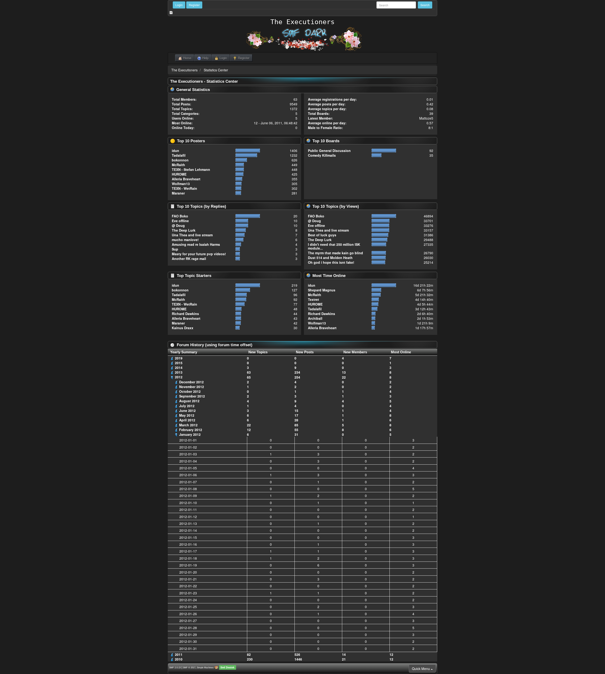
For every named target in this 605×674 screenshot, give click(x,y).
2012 (178, 377)
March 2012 (188, 425)
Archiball (315, 318)
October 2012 (190, 391)
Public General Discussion (329, 150)
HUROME (179, 174)
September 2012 (192, 396)
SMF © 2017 (189, 667)
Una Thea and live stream (192, 235)
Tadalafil (179, 155)
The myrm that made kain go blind (335, 253)
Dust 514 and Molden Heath (330, 257)
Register (194, 5)
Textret (313, 299)
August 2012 (189, 400)
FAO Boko (180, 216)
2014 (178, 367)
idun (175, 150)
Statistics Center (216, 70)
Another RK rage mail (189, 258)
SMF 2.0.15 (175, 667)
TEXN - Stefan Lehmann (191, 169)
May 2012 (186, 415)
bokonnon (180, 160)
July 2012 (186, 405)
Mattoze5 (426, 118)
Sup (175, 249)
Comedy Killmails (322, 155)
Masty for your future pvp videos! (199, 253)
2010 (178, 659)
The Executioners (302, 22)
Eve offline (180, 220)
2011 (178, 654)
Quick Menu (421, 668)
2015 (178, 362)
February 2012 (190, 429)
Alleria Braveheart (186, 179)
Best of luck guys (322, 235)
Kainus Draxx (182, 327)
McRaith (178, 164)
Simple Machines (205, 667)
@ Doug (178, 225)
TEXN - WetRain (184, 188)
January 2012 (190, 434)
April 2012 (187, 420)
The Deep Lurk (183, 230)
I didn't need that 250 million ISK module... (334, 246)
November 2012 (191, 386)
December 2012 (191, 382)
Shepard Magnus (321, 290)
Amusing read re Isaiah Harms (196, 244)
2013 (178, 372)
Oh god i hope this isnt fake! (331, 262)
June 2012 (187, 410)
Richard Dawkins (185, 313)
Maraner (178, 193)
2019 (178, 358)
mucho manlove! (185, 239)
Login (179, 5)
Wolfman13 (181, 183)
